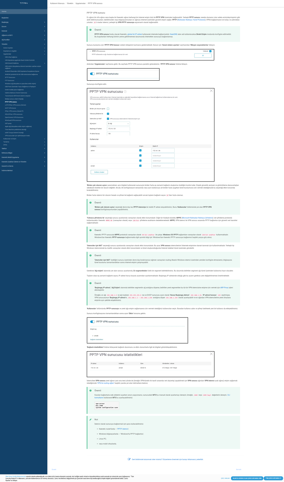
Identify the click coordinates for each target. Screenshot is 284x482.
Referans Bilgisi (7, 153)
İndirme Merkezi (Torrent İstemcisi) (16, 93)
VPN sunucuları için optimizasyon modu (17, 135)
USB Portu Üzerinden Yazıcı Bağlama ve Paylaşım (20, 86)
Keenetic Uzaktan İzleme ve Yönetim (14, 162)
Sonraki (238, 469)
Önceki (54, 469)
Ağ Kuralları (6, 40)
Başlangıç (5, 22)
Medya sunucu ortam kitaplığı (14, 99)
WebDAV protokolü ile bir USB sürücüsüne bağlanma (21, 74)
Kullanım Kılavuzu (57, 3)
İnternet (4, 31)
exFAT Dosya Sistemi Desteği (14, 132)
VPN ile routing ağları (105, 383)
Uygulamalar (7, 54)
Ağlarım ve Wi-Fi (7, 35)
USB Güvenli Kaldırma (12, 63)
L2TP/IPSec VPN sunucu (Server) (15, 105)
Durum (4, 26)
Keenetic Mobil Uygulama (10, 157)
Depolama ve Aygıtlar (10, 51)
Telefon (4, 148)
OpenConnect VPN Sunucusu (14, 117)
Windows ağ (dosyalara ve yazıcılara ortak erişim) (20, 83)
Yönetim (4, 44)
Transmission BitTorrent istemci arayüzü (17, 96)
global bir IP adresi (134, 34)
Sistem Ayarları (8, 48)
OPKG (5, 145)
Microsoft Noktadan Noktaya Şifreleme (197, 218)
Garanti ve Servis (7, 166)
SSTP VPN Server (10, 108)
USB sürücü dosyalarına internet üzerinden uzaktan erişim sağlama (23, 67)
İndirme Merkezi (7, 170)
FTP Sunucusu (9, 80)
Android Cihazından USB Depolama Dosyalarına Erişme (22, 71)
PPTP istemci (122, 429)
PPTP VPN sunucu (11, 102)
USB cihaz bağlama (11, 57)
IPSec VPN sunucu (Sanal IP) (14, 111)
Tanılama (6, 142)
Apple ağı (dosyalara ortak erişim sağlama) (18, 126)
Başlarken (5, 18)
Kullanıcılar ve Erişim (9, 139)
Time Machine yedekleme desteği (15, 129)
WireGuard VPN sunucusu (13, 120)
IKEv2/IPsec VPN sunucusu (13, 114)
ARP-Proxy (224, 288)
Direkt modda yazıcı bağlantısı (14, 90)
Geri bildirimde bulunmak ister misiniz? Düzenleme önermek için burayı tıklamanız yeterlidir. (167, 459)
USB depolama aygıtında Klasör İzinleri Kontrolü (20, 60)
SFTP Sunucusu (10, 77)
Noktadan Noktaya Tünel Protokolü (191, 20)
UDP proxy (8, 123)
